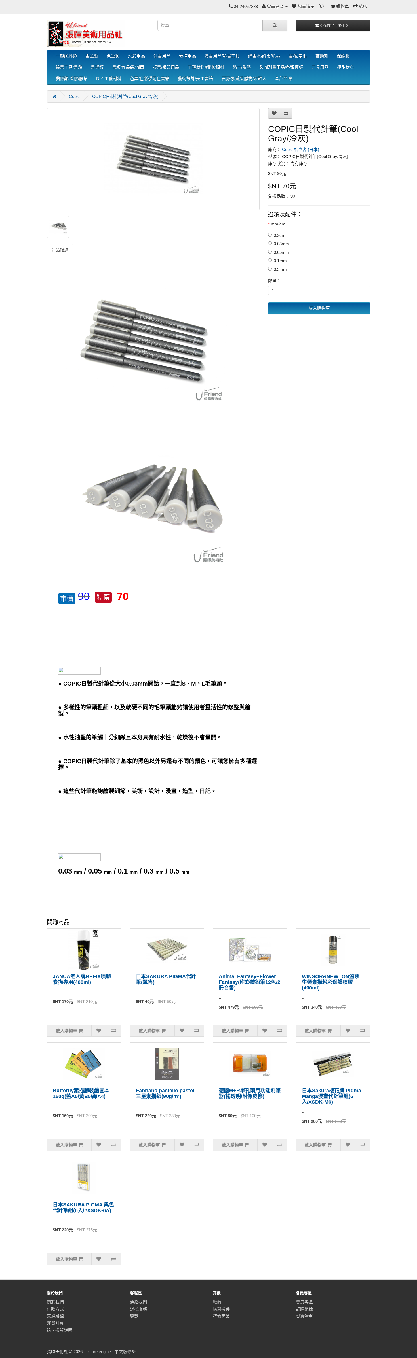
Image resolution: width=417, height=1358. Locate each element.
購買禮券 (221, 1308)
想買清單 (304, 1316)
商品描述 (59, 249)
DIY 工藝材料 (108, 78)
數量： (274, 280)
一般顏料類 (66, 56)
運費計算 (55, 1323)
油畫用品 (161, 56)
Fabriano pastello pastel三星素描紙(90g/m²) (165, 1093)
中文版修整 (125, 1351)
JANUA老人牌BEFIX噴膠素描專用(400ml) (82, 979)
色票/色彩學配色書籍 (149, 78)
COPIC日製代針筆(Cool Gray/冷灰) (125, 96)
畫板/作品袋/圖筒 (128, 67)
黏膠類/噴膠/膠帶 (72, 78)
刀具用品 (319, 67)
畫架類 (97, 67)
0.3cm (279, 235)
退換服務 (138, 1308)
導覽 (134, 1316)
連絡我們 (138, 1301)
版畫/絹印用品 (166, 67)
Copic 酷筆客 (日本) (300, 149)
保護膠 (343, 56)
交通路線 (55, 1316)
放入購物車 (319, 308)
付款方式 (55, 1308)
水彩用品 (136, 56)
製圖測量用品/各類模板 (281, 67)
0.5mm (280, 269)
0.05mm (281, 252)
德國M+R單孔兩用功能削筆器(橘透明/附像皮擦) (250, 1093)
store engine (99, 1351)
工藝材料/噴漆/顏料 (206, 67)
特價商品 (221, 1316)
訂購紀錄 (304, 1308)
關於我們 (55, 1301)
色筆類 (113, 56)
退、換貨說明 (59, 1330)
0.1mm (280, 260)
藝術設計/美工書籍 (195, 78)
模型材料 (345, 67)
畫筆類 (91, 56)
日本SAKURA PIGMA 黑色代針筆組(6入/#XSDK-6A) (83, 1207)
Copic (74, 96)
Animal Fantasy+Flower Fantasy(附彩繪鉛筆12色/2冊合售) (249, 982)
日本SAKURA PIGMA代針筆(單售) (166, 979)
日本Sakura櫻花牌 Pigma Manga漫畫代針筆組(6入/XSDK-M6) (331, 1096)
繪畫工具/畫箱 (69, 67)
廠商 (217, 1301)
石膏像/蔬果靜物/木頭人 (244, 78)
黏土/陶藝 (242, 67)
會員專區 (304, 1301)
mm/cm (278, 224)
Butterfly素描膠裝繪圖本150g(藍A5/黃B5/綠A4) (81, 1093)
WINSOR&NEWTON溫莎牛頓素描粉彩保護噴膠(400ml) (330, 982)
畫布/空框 (298, 56)
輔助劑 (321, 56)
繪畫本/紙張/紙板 (264, 56)
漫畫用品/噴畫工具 (222, 56)
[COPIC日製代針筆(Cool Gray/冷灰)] (153, 159)
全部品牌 (283, 78)
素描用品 (187, 56)
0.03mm (281, 243)
